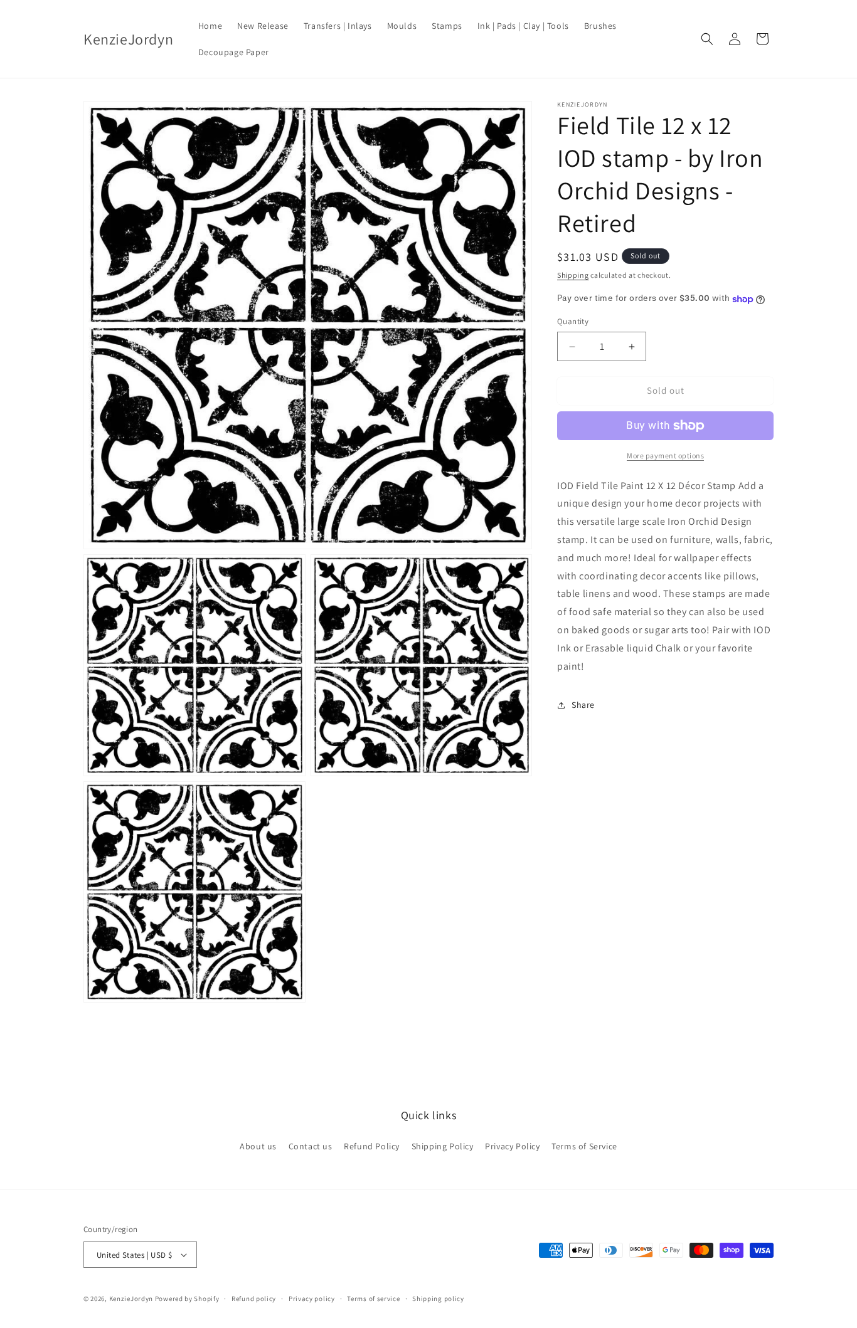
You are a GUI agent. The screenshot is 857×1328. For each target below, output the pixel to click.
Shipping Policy (443, 1146)
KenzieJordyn (131, 1298)
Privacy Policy (512, 1146)
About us (258, 1146)
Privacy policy (312, 1298)
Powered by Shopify (187, 1298)
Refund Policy (372, 1146)
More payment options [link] (665, 455)
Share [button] (583, 705)
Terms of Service (584, 1146)
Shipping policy (438, 1298)
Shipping (573, 275)
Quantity (572, 322)
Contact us (311, 1146)
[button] (707, 39)
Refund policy (254, 1298)
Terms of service (373, 1298)
